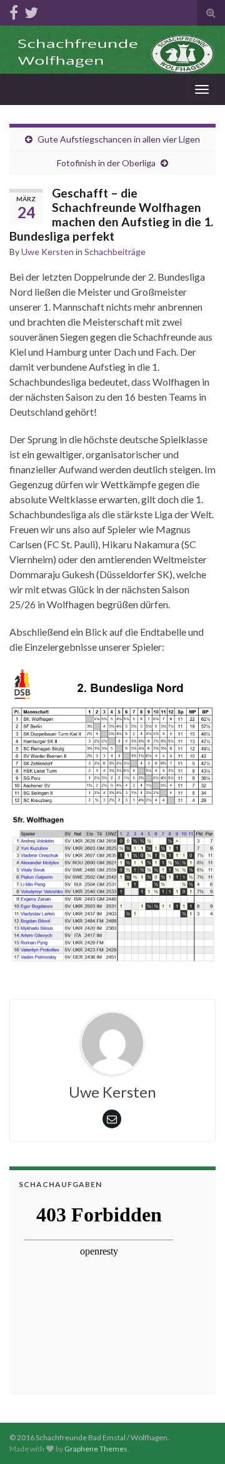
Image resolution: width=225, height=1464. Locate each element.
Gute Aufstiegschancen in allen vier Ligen (119, 139)
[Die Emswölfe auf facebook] (13, 10)
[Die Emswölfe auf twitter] (31, 10)
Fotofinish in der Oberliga (106, 163)
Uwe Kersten (47, 251)
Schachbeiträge (115, 251)
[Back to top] (196, 1435)
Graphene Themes (96, 1448)
